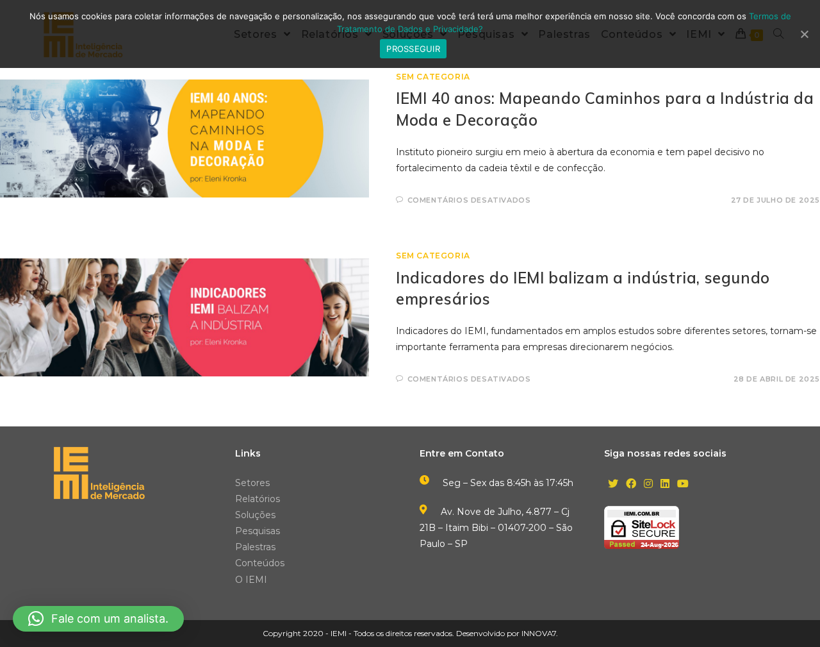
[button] (98, 619)
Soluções (255, 515)
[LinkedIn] (664, 484)
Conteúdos (259, 563)
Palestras (255, 547)
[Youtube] (683, 484)
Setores (252, 483)
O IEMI (251, 579)
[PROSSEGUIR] (804, 34)
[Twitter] (613, 484)
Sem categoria (433, 76)
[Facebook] (631, 484)
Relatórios (257, 499)
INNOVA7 (538, 633)
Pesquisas (257, 531)
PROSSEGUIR (413, 49)
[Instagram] (648, 484)
